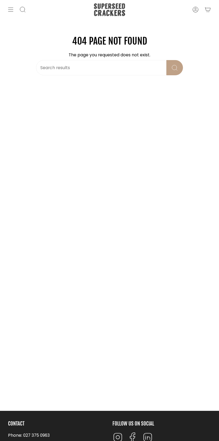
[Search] (174, 67)
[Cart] (208, 9)
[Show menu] (10, 9)
